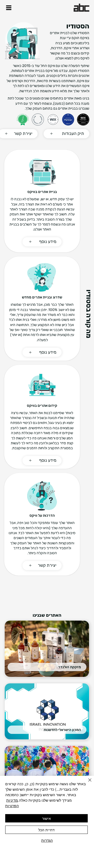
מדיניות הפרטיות (12, 802)
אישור (46, 818)
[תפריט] (9, 7)
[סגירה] (86, 783)
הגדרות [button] (47, 840)
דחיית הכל (46, 829)
